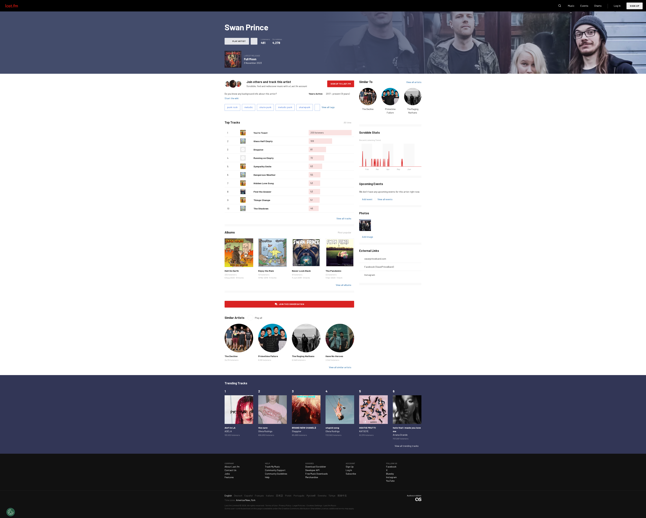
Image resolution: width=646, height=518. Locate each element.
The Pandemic (333, 270)
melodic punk (285, 107)
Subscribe (351, 473)
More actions (254, 41)
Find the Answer (262, 191)
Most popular (344, 232)
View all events (385, 199)
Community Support (275, 470)
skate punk (265, 107)
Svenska (322, 495)
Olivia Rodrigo (265, 431)
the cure (262, 427)
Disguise (258, 149)
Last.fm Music (330, 505)
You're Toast (260, 132)
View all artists (413, 82)
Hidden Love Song (264, 183)
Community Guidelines (276, 473)
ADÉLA (228, 431)
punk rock (232, 107)
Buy (229, 261)
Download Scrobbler (315, 466)
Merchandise (311, 477)
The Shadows (261, 208)
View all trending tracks (407, 445)
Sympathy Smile (262, 166)
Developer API (312, 470)
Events (584, 5)
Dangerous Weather (265, 174)
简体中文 (342, 495)
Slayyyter (296, 431)
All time (347, 122)
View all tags (328, 107)
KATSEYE (364, 431)
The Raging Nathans (303, 356)
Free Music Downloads (316, 473)
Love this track (249, 132)
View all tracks (343, 218)
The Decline (367, 109)
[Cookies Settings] (10, 512)
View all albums (343, 284)
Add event (367, 199)
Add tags (317, 107)
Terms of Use (271, 505)
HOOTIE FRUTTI (367, 427)
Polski (288, 495)
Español (248, 495)
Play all (258, 317)
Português (299, 495)
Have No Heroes (334, 356)
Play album (233, 59)
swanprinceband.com (375, 258)
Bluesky (390, 473)
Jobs (227, 473)
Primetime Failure (268, 356)
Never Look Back (301, 270)
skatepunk (304, 107)
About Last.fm (232, 466)
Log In (617, 5)
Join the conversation (291, 304)
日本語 (279, 495)
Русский (311, 495)
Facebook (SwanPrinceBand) (379, 266)
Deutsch (238, 495)
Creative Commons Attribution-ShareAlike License (305, 508)
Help (267, 477)
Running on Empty (264, 158)
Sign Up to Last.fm (341, 83)
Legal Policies (299, 505)
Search (559, 5)
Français (259, 495)
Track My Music (272, 466)
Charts (598, 5)
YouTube (390, 480)
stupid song (332, 427)
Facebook (391, 466)
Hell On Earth (232, 270)
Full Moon (250, 59)
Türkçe (332, 495)
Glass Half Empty (263, 141)
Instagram (369, 274)
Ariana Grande (400, 434)
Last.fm (15, 5)
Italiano (270, 495)
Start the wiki (232, 98)
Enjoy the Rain (266, 270)
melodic (248, 107)
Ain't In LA (230, 427)
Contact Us (230, 470)
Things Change (262, 200)
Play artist (239, 41)
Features (229, 477)
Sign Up (634, 5)
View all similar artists (340, 367)
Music (571, 5)
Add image (367, 236)
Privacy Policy (285, 505)
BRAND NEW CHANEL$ (304, 427)
